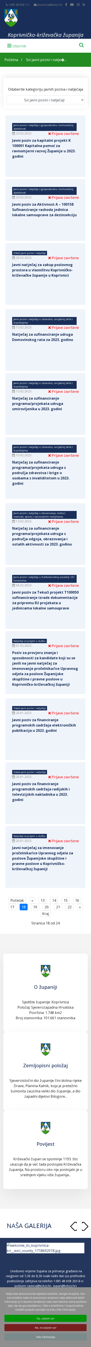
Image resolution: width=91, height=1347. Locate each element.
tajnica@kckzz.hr (39, 1286)
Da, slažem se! (45, 1318)
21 (58, 907)
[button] (85, 1226)
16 (77, 900)
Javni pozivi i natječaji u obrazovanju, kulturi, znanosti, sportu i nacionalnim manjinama (39, 514)
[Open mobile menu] (16, 45)
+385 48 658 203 (65, 1281)
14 (54, 900)
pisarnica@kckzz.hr (50, 5)
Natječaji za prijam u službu (29, 641)
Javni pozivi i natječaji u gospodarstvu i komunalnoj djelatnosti (43, 126)
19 (35, 907)
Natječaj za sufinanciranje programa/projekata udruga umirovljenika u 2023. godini (37, 403)
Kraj (45, 913)
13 (43, 900)
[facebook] (66, 4)
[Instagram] (78, 4)
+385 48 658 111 (19, 5)
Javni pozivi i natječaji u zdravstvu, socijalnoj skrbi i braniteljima (43, 320)
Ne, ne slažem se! (45, 1327)
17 (12, 907)
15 (66, 900)
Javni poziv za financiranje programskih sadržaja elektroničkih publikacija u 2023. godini (44, 725)
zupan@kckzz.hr (64, 1286)
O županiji (45, 987)
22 (70, 907)
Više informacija (45, 1337)
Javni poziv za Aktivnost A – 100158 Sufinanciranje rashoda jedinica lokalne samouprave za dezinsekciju (44, 209)
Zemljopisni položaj (45, 1065)
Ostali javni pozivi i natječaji (29, 253)
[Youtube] (72, 4)
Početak (17, 900)
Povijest (46, 1143)
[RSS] (84, 4)
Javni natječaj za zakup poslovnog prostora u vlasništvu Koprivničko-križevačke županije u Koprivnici (42, 270)
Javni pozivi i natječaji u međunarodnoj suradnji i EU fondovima (43, 578)
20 (47, 907)
